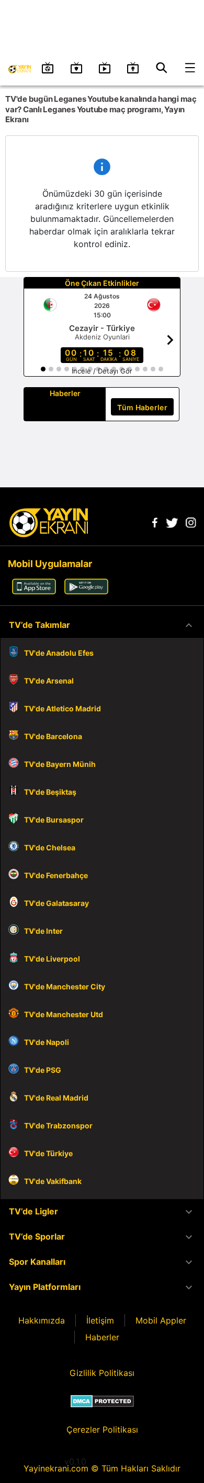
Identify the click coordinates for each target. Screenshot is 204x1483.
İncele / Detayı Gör (102, 371)
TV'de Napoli (46, 1042)
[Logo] (48, 534)
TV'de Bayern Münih (60, 764)
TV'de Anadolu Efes (59, 652)
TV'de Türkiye (48, 1153)
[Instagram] (191, 524)
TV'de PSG (42, 1069)
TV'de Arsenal (49, 680)
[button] (102, 625)
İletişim (100, 1320)
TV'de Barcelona (53, 736)
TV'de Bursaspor (54, 819)
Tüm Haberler (142, 407)
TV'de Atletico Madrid (62, 708)
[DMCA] (102, 1401)
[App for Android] (86, 591)
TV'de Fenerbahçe (56, 875)
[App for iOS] (34, 591)
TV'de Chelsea (49, 847)
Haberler (102, 1337)
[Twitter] (171, 524)
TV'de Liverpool (52, 958)
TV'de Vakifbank (53, 1181)
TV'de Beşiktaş (50, 791)
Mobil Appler (160, 1320)
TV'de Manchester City (64, 986)
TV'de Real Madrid (56, 1097)
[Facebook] (154, 524)
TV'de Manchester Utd (63, 1014)
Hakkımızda (41, 1320)
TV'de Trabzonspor (58, 1125)
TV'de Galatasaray (56, 903)
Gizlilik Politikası (102, 1373)
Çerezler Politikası (102, 1429)
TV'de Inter (43, 930)
